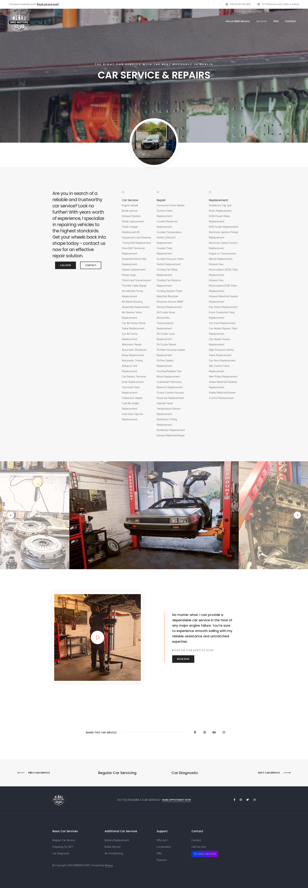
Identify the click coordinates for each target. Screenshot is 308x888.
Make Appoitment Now (176, 800)
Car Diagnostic (61, 853)
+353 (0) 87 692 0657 (240, 4)
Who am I (162, 840)
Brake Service (112, 846)
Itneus (109, 865)
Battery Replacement (117, 840)
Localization (164, 846)
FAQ (276, 21)
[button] (10, 515)
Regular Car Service (63, 840)
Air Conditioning (114, 853)
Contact (290, 21)
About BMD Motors (238, 21)
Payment (162, 860)
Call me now (198, 846)
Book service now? (48, 4)
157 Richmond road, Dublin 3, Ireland (280, 4)
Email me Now (206, 854)
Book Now (183, 658)
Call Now (65, 265)
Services (261, 21)
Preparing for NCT (63, 846)
